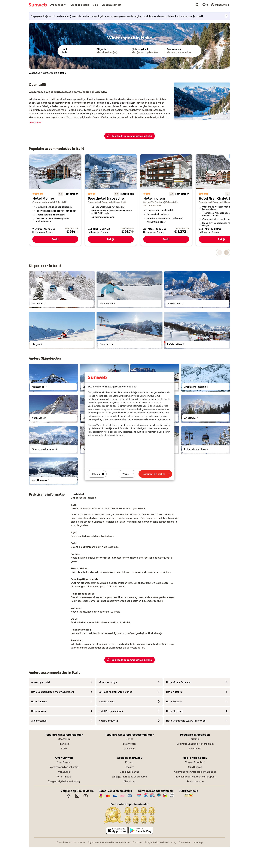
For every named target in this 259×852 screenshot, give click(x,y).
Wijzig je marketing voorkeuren (129, 776)
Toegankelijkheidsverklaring (64, 781)
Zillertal (195, 738)
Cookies (129, 766)
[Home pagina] (38, 5)
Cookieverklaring (129, 771)
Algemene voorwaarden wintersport (195, 776)
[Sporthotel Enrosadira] (111, 200)
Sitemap (198, 842)
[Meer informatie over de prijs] (77, 231)
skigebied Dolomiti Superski (114, 102)
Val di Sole (145, 113)
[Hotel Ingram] (166, 200)
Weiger (125, 474)
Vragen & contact (195, 762)
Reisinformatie (195, 781)
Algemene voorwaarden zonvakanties (195, 771)
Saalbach (129, 748)
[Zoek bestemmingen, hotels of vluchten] (197, 5)
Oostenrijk (64, 738)
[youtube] (85, 797)
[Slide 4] (205, 117)
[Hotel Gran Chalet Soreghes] (222, 200)
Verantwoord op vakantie (64, 766)
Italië (64, 748)
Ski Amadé (195, 748)
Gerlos (129, 738)
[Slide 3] (203, 117)
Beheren (95, 474)
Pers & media (64, 776)
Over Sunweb (64, 762)
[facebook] (68, 797)
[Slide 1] (198, 117)
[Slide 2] (200, 117)
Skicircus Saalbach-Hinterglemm (195, 743)
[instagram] (77, 797)
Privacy (129, 762)
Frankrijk (64, 743)
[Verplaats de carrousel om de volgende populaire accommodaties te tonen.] (226, 252)
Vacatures (64, 771)
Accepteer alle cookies (154, 474)
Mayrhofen (129, 743)
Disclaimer (129, 781)
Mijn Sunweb (195, 766)
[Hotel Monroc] (55, 200)
